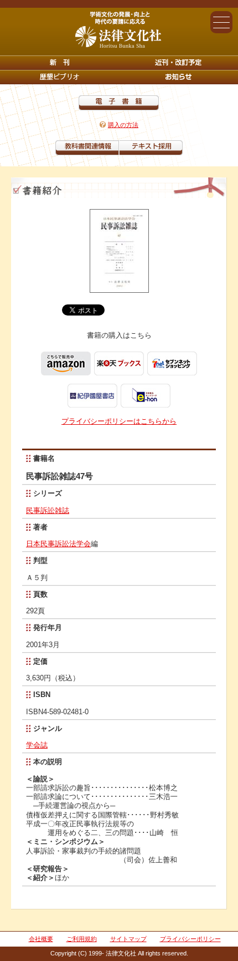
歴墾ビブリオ (59, 77)
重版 (178, 77)
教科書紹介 (151, 147)
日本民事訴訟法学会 (58, 544)
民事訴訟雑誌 (47, 510)
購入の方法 (123, 124)
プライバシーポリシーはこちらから (119, 421)
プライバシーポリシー (190, 938)
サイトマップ (128, 938)
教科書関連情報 (87, 147)
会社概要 (41, 938)
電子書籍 (119, 102)
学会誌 (37, 745)
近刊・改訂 (178, 62)
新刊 (59, 62)
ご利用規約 (81, 938)
